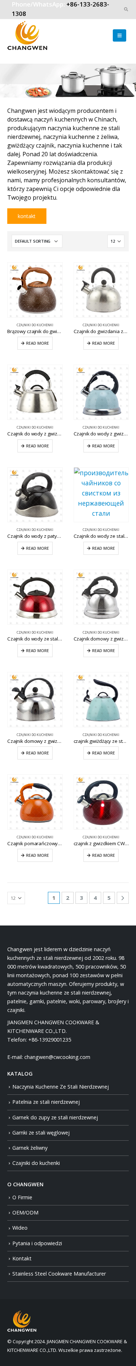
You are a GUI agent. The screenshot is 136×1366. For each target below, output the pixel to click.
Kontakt (22, 1258)
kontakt (27, 216)
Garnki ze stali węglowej (41, 1132)
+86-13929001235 (49, 1039)
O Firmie (22, 1197)
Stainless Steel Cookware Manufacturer (59, 1273)
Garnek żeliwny (30, 1147)
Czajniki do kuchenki (35, 325)
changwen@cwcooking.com (57, 1057)
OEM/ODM (25, 1212)
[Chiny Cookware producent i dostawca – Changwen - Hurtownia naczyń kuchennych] (27, 35)
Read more (37, 343)
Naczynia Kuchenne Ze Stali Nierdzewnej (60, 1086)
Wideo (20, 1227)
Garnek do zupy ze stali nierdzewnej (55, 1117)
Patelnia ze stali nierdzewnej (46, 1101)
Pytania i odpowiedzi (37, 1243)
